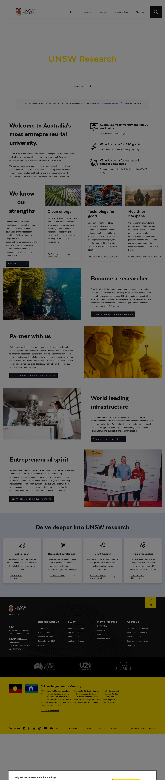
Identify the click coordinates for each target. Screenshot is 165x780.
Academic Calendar (76, 641)
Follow (112, 21)
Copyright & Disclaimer (112, 728)
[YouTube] (145, 21)
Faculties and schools (137, 632)
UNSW (18, 21)
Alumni (41, 645)
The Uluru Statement (50, 711)
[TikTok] (138, 21)
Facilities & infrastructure (85, 33)
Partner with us (60, 33)
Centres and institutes (137, 641)
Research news (103, 639)
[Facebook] (126, 21)
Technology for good (101, 213)
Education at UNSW (46, 641)
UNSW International (76, 628)
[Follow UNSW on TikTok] (39, 728)
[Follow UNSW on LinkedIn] (24, 728)
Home (20, 33)
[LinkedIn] (119, 21)
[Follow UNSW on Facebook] (29, 728)
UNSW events (102, 634)
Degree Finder (74, 632)
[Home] (25, 12)
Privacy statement (94, 728)
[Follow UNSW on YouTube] (45, 728)
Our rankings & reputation (139, 628)
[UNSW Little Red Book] (56, 728)
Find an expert (45, 632)
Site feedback (140, 728)
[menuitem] (72, 12)
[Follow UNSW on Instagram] (34, 728)
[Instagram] (132, 21)
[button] (82, 86)
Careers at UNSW (45, 637)
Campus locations (134, 637)
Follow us (14, 728)
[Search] (156, 12)
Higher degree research (115, 33)
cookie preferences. (110, 103)
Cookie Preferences (77, 728)
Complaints (151, 728)
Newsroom (101, 630)
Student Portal (74, 637)
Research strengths (37, 33)
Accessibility (128, 728)
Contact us (43, 628)
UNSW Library (132, 645)
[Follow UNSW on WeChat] (51, 728)
